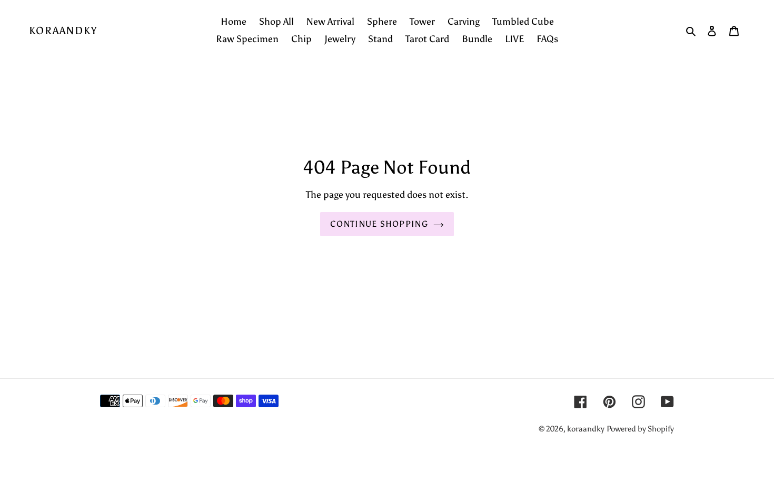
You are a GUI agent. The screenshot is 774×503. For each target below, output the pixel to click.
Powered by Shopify (640, 429)
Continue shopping (379, 224)
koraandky (63, 30)
